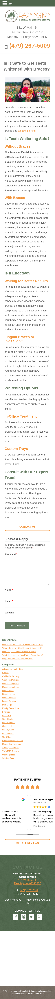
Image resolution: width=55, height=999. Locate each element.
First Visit (6, 715)
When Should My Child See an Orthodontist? (22, 648)
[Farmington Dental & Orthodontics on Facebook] (15, 917)
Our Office (6, 737)
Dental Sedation (9, 701)
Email (9, 601)
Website (9, 612)
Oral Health (7, 726)
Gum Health (7, 719)
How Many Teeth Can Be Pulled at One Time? (22, 644)
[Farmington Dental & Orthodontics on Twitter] (31, 917)
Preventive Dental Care (12, 740)
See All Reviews (27, 843)
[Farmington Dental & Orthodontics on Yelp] (39, 917)
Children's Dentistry (10, 676)
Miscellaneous (8, 722)
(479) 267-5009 (29, 45)
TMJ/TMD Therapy (10, 751)
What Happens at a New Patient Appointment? (22, 655)
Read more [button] (12, 826)
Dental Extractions (10, 687)
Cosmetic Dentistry (10, 680)
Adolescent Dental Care (12, 669)
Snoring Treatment (10, 748)
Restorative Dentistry (11, 744)
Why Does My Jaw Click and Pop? (17, 659)
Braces (5, 672)
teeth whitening (27, 130)
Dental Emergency (10, 683)
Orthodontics (8, 733)
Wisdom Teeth (8, 758)
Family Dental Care (10, 708)
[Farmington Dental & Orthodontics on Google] (23, 917)
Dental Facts (8, 690)
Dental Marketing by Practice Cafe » (28, 994)
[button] (5, 3)
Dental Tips (7, 705)
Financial (6, 712)
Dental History (8, 694)
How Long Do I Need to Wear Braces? (19, 651)
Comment (11, 554)
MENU (10, 4)
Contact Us (27, 526)
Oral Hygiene (8, 730)
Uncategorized (8, 755)
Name (9, 590)
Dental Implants (9, 698)
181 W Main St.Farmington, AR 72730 (27, 881)
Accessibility (47, 991)
